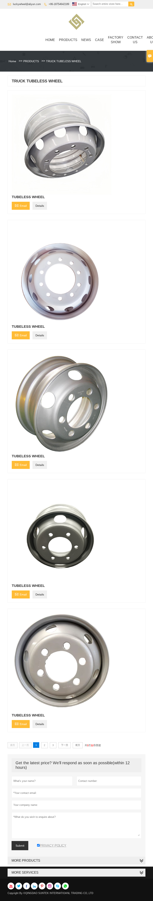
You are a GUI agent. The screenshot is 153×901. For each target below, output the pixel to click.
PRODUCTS (68, 40)
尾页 (77, 745)
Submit (20, 845)
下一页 (64, 745)
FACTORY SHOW (115, 40)
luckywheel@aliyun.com (27, 4)
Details (39, 205)
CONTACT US (135, 40)
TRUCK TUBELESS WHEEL (63, 61)
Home (50, 40)
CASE (99, 40)
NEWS (86, 40)
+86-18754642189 (59, 4)
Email (21, 205)
